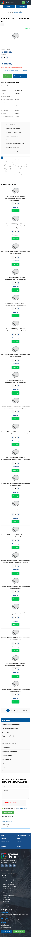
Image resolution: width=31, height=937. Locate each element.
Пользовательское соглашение (8, 869)
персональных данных (22, 808)
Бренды (4, 877)
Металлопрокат (6, 759)
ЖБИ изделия (6, 747)
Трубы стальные (7, 755)
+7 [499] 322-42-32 (6, 910)
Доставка (25, 70)
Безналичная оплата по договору (11, 70)
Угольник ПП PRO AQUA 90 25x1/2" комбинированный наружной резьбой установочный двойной (15, 198)
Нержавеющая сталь (8, 770)
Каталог (8, 6)
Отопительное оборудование (10, 743)
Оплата (3, 843)
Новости (19, 841)
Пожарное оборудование (9, 751)
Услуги (19, 838)
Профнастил (6, 763)
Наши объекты (5, 841)
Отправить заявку (23, 2)
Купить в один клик (19, 76)
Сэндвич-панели (7, 767)
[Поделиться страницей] (2, 24)
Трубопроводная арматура (10, 728)
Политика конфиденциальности (8, 870)
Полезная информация (23, 835)
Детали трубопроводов (9, 732)
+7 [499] (9, 2)
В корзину (7, 76)
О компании (22, 6)
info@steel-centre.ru (18, 12)
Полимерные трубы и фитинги (11, 724)
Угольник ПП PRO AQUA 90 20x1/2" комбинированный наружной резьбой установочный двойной (15, 226)
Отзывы (19, 843)
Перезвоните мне (6, 931)
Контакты (19, 846)
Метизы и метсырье (8, 739)
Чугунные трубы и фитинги (10, 736)
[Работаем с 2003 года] (2, 2)
